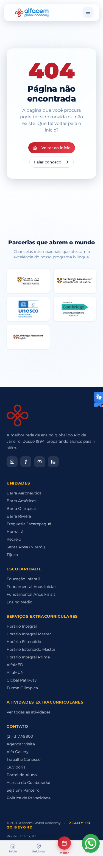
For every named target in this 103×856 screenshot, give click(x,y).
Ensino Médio (19, 602)
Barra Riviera (19, 516)
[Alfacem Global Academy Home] (32, 12)
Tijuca (12, 554)
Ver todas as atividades (29, 712)
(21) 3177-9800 (20, 736)
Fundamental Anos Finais (31, 594)
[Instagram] (12, 461)
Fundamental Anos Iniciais (32, 586)
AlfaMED (15, 664)
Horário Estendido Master (31, 649)
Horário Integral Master (29, 633)
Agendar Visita (21, 744)
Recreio (14, 539)
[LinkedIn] (53, 461)
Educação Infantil (23, 578)
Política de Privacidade (29, 797)
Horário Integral (22, 626)
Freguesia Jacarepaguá (29, 523)
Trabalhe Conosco (24, 759)
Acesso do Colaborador (29, 782)
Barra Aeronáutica (24, 493)
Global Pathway (22, 680)
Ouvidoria (16, 767)
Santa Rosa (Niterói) (26, 547)
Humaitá (15, 531)
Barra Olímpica (21, 508)
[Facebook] (25, 461)
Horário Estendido (24, 641)
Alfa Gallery (18, 751)
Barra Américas (21, 500)
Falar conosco (47, 162)
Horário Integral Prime (28, 657)
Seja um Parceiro (23, 790)
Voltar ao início (56, 147)
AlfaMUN (15, 672)
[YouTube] (39, 461)
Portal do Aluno (22, 774)
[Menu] (87, 12)
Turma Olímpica (22, 687)
